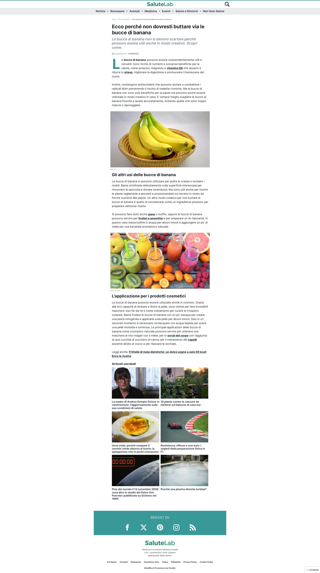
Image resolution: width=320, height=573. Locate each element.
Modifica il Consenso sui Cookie (160, 568)
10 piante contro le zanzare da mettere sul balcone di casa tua (181, 403)
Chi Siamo (112, 562)
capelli (192, 339)
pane (151, 214)
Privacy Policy (190, 562)
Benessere (117, 11)
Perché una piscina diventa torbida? (184, 489)
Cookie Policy (206, 562)
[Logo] (160, 4)
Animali (135, 11)
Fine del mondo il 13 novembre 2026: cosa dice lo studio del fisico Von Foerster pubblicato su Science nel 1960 (135, 494)
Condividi (313, 570)
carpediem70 (120, 53)
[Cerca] (227, 4)
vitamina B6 (175, 68)
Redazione (136, 562)
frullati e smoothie (150, 218)
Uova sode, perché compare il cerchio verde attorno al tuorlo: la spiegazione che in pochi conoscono (135, 448)
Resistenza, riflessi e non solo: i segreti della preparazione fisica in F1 (183, 448)
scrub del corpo (177, 335)
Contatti (124, 562)
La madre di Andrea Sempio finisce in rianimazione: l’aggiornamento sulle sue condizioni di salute (135, 405)
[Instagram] (176, 527)
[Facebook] (127, 527)
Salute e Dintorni (187, 11)
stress (128, 72)
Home (114, 19)
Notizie (100, 11)
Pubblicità (175, 562)
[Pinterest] (160, 527)
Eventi (166, 11)
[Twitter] (143, 527)
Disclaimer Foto (151, 562)
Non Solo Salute (213, 11)
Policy (165, 562)
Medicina (151, 11)
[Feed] (193, 527)
